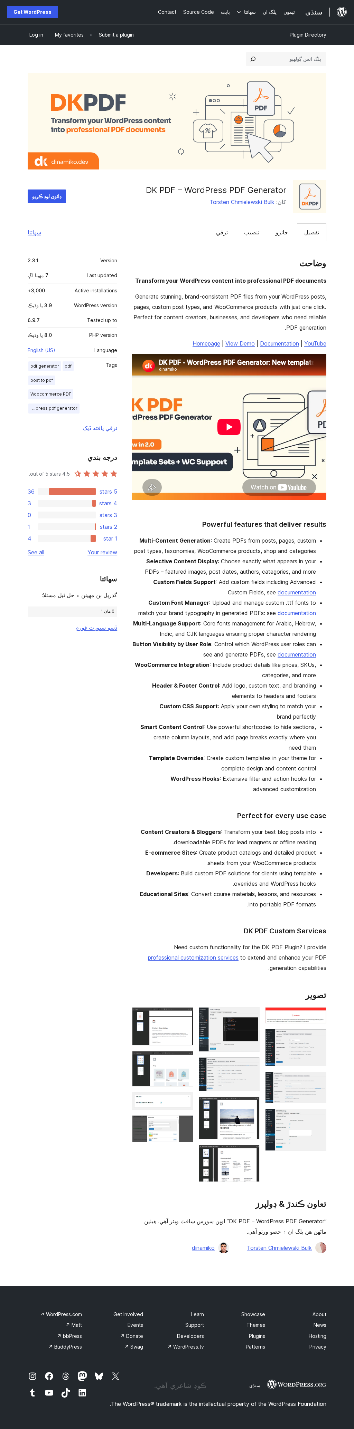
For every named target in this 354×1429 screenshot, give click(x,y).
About (319, 1314)
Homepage (206, 343)
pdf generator (44, 366)
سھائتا (34, 232)
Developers (190, 1336)
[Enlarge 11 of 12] (183, 1101)
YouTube (315, 343)
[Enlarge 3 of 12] (317, 1081)
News (320, 1325)
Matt (74, 1325)
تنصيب (251, 232)
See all (36, 552)
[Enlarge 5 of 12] (250, 1016)
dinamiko (203, 1247)
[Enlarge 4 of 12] (317, 1118)
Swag (133, 1347)
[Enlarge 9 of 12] (183, 1016)
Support (194, 1325)
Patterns (255, 1347)
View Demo (240, 343)
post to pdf (41, 380)
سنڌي (254, 1385)
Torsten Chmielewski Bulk (241, 201)
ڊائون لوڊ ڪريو (47, 196)
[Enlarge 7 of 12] (250, 1105)
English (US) (41, 350)
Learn (197, 1314)
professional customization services (193, 957)
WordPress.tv (185, 1347)
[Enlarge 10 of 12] (183, 1060)
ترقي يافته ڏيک (100, 428)
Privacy (317, 1347)
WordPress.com (61, 1314)
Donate (131, 1336)
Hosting (317, 1336)
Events (135, 1325)
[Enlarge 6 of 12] (250, 1066)
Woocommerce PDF (50, 394)
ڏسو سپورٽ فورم (96, 627)
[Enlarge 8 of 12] (250, 1154)
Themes (255, 1325)
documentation (297, 592)
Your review (102, 552)
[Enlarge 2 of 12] (317, 1038)
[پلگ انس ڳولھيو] (253, 59)
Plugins (257, 1336)
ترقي (222, 232)
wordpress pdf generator (52, 408)
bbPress (69, 1336)
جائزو (282, 232)
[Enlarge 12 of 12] (183, 1124)
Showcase (253, 1314)
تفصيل (311, 232)
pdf (68, 366)
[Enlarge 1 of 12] (317, 1016)
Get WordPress (32, 12)
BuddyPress (65, 1347)
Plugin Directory (308, 35)
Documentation (279, 343)
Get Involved (128, 1314)
